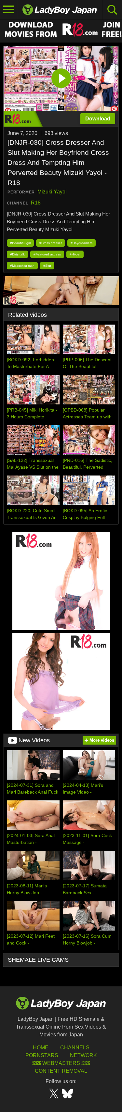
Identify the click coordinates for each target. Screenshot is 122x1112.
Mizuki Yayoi (52, 191)
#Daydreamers (81, 243)
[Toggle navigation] (8, 9)
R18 (36, 202)
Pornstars (41, 1055)
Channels (74, 1047)
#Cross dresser (50, 243)
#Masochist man (22, 265)
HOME (40, 1047)
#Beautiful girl (20, 243)
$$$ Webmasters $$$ (61, 1063)
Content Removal (61, 1071)
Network (83, 1055)
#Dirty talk (17, 254)
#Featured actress (47, 254)
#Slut (47, 265)
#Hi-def (75, 254)
